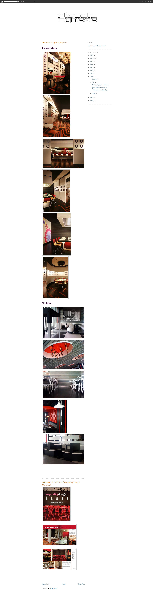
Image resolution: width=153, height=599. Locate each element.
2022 (92, 58)
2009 (92, 97)
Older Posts (81, 584)
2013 (92, 67)
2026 (92, 55)
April (94, 93)
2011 (92, 73)
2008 (92, 100)
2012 (92, 70)
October (94, 79)
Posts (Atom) (54, 588)
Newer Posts (45, 584)
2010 (92, 76)
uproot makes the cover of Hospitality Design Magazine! (61, 483)
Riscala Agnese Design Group (96, 46)
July (93, 82)
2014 (92, 64)
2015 (92, 61)
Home (64, 584)
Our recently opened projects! (54, 42)
